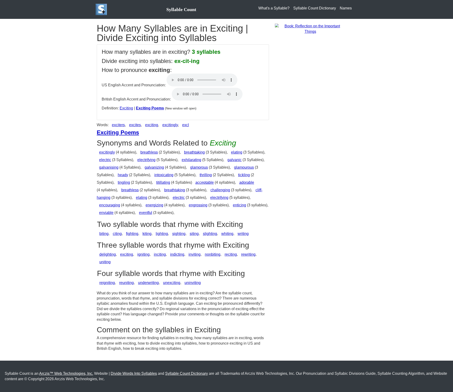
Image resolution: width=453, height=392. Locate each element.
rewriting (248, 254)
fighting (132, 234)
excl (185, 125)
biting (104, 234)
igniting (143, 254)
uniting (105, 262)
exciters (118, 125)
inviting (195, 254)
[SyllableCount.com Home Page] (102, 9)
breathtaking (194, 152)
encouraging (109, 205)
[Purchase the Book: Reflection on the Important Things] (310, 29)
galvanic (234, 160)
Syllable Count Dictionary (314, 8)
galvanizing (154, 167)
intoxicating (163, 175)
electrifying (146, 160)
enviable (106, 213)
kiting (147, 234)
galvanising (108, 167)
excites (135, 125)
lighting (162, 234)
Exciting (126, 108)
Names (346, 8)
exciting (151, 125)
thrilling (206, 175)
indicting (177, 254)
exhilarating (191, 160)
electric (105, 160)
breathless (149, 152)
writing (243, 234)
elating (236, 152)
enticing (239, 205)
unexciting (171, 283)
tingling (124, 182)
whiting (227, 234)
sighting (178, 234)
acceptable (204, 182)
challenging (220, 190)
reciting (231, 254)
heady (123, 175)
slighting (210, 234)
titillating (163, 182)
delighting (107, 254)
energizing (154, 205)
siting (194, 234)
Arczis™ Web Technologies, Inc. (66, 373)
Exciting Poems (150, 108)
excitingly (170, 125)
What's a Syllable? (273, 8)
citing (117, 234)
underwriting (148, 283)
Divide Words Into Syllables (134, 373)
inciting (160, 254)
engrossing (198, 205)
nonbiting (212, 254)
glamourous (244, 167)
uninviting (193, 283)
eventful (145, 213)
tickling (244, 175)
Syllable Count (181, 9)
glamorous (199, 167)
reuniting (126, 283)
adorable (246, 182)
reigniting (107, 283)
